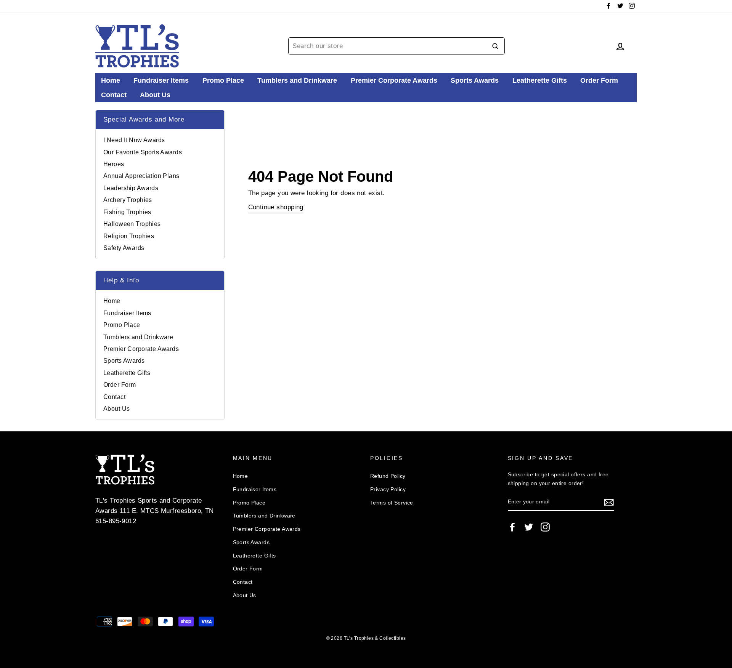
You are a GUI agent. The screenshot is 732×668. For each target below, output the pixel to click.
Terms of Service (391, 503)
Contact (114, 95)
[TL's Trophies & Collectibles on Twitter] (528, 527)
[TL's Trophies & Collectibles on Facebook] (512, 527)
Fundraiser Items (161, 80)
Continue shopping (275, 207)
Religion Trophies (128, 236)
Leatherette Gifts (539, 80)
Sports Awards (475, 80)
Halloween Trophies (132, 224)
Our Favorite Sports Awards (142, 152)
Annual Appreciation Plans (141, 176)
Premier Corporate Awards (394, 80)
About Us (155, 95)
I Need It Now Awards (134, 140)
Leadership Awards (130, 188)
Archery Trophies (127, 200)
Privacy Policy (388, 489)
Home (110, 80)
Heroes (113, 164)
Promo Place (223, 80)
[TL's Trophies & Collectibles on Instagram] (545, 527)
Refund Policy (388, 476)
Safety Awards (123, 248)
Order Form (599, 80)
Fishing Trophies (127, 212)
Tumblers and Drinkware (297, 80)
